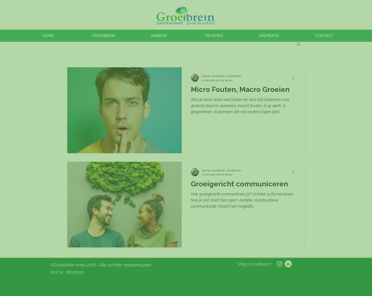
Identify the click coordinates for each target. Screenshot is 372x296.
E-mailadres (287, 11)
